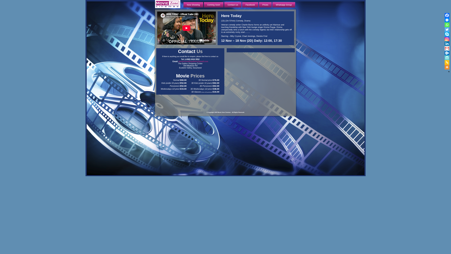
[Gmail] (447, 48)
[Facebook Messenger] (447, 20)
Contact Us (233, 5)
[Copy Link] (447, 62)
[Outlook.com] (447, 53)
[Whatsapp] (447, 24)
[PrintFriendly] (447, 57)
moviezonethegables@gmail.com (193, 61)
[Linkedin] (447, 43)
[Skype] (447, 34)
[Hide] (449, 72)
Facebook (250, 5)
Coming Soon (213, 5)
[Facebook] (447, 15)
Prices (265, 5)
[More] (447, 67)
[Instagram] (447, 39)
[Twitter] (447, 29)
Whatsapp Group (284, 5)
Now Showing (193, 5)
